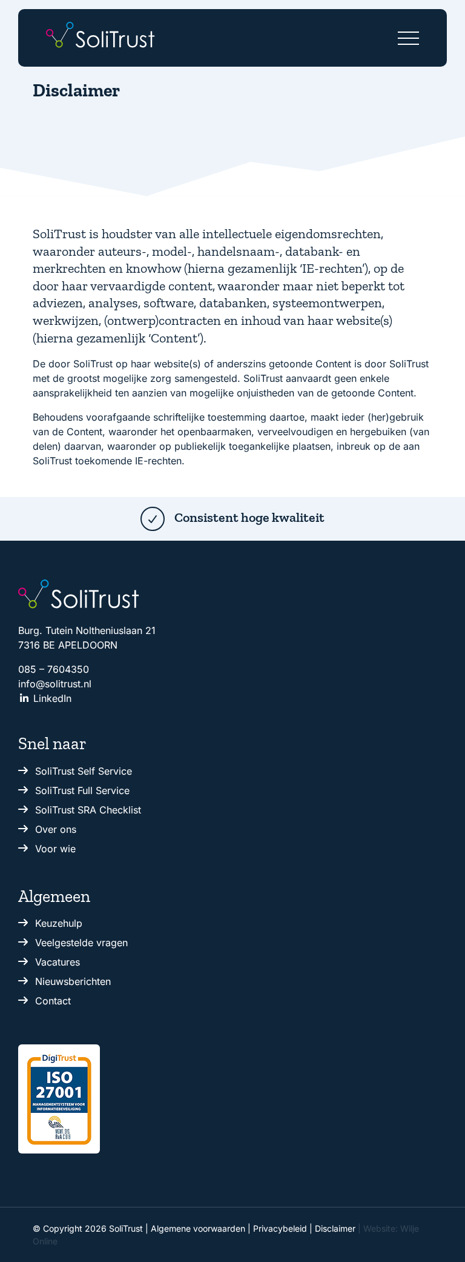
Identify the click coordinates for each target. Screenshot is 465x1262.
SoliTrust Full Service (82, 790)
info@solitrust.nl (54, 684)
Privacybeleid (280, 1228)
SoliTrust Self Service (83, 771)
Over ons (55, 829)
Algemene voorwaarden (198, 1228)
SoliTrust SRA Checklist (88, 810)
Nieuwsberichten (73, 981)
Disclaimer (335, 1228)
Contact (53, 1001)
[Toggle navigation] (408, 35)
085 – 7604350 (53, 669)
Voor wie (55, 849)
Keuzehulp (58, 923)
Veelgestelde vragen (81, 942)
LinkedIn (50, 698)
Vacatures (57, 962)
